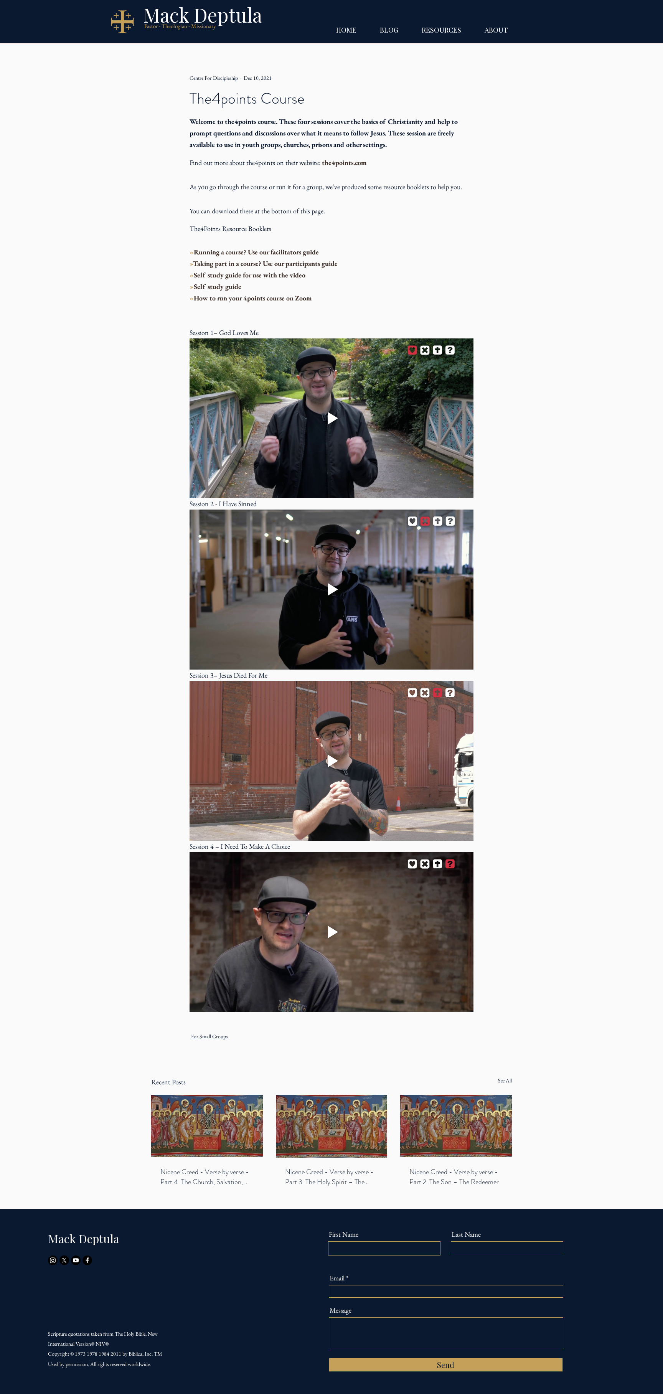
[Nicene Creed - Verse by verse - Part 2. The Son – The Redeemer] (456, 1126)
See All (505, 1080)
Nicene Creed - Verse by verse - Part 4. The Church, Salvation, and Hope (204, 1177)
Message (340, 1310)
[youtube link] (76, 1260)
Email (337, 1278)
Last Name (466, 1234)
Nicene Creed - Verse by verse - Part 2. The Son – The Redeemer (454, 1177)
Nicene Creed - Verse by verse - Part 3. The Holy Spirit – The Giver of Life (329, 1177)
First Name (343, 1234)
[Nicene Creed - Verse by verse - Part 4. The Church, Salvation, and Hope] (207, 1126)
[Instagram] (53, 1260)
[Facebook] (87, 1260)
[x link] (64, 1260)
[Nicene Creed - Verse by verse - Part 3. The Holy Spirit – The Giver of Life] (332, 1126)
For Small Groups (209, 1036)
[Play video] (331, 418)
